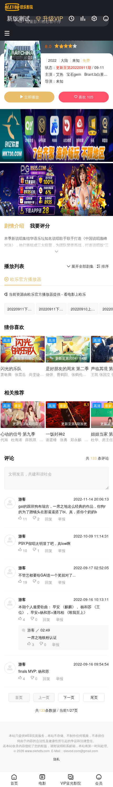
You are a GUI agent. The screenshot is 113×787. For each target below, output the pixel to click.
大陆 (64, 60)
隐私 (56, 759)
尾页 (94, 697)
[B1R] (56, 189)
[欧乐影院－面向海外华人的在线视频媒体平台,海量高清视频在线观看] (19, 7)
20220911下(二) (20, 309)
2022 (52, 60)
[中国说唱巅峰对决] (22, 60)
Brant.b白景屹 (95, 74)
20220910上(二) (84, 309)
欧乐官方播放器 (22, 279)
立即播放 (29, 97)
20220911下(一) (52, 309)
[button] (17, 225)
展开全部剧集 (80, 266)
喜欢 (83, 97)
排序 (103, 266)
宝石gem (73, 74)
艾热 (59, 74)
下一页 (68, 697)
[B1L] (56, 135)
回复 (48, 518)
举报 (61, 518)
